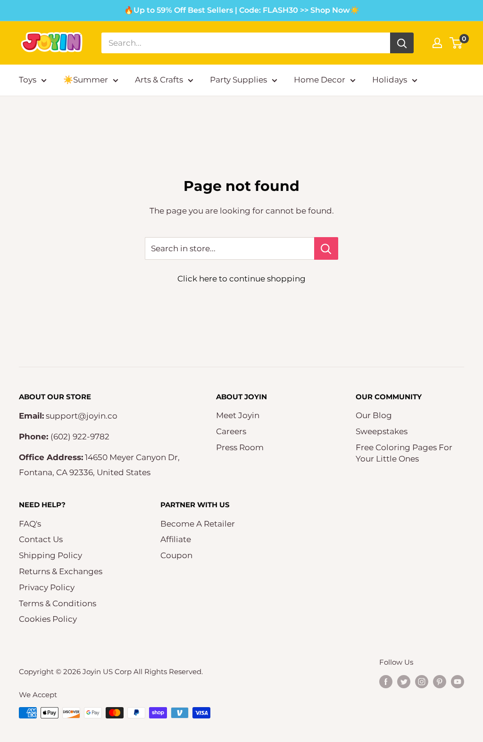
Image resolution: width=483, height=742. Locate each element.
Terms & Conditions (57, 603)
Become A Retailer (197, 523)
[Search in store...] (326, 248)
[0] (456, 43)
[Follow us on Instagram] (421, 681)
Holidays (389, 79)
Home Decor (319, 79)
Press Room (240, 447)
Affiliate (175, 539)
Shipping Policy (50, 555)
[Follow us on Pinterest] (439, 681)
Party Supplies (238, 79)
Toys (27, 79)
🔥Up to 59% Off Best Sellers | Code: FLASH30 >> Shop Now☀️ (241, 10)
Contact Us (41, 539)
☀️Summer (85, 79)
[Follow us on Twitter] (403, 681)
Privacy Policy (47, 587)
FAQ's (30, 523)
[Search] (402, 43)
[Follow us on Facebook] (385, 681)
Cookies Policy (48, 619)
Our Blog (374, 415)
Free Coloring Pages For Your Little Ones (404, 453)
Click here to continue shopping (241, 278)
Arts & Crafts (159, 79)
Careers (231, 431)
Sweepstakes (382, 431)
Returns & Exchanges (60, 571)
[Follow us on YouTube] (457, 681)
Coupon (176, 555)
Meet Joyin (237, 415)
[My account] (437, 43)
